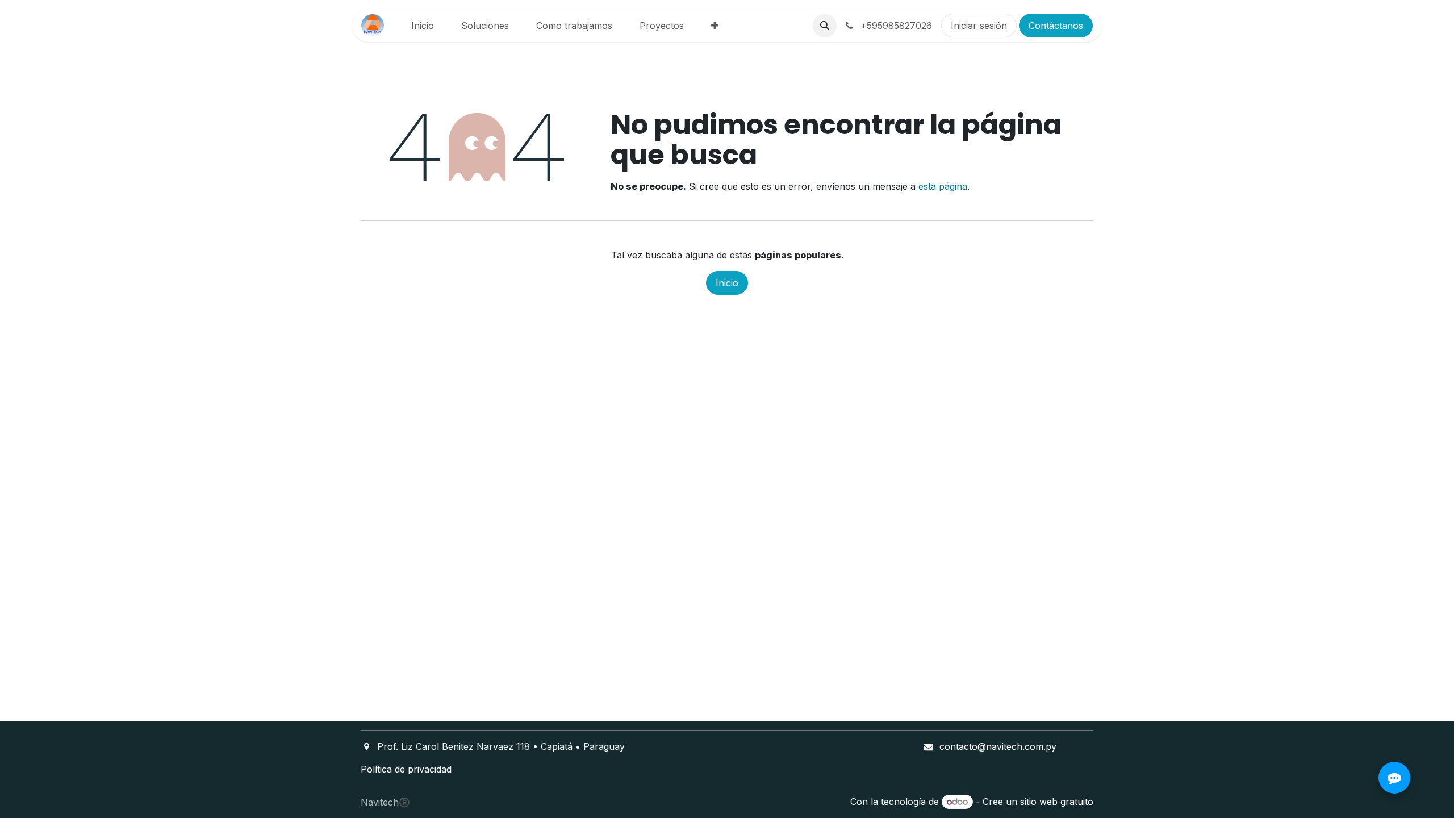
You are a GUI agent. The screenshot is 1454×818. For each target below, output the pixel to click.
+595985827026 (895, 25)
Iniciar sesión (979, 25)
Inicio (727, 283)
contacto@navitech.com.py (997, 746)
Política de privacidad (406, 769)
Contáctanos (1056, 25)
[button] (825, 25)
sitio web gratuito (1056, 801)
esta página (942, 186)
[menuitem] (423, 25)
